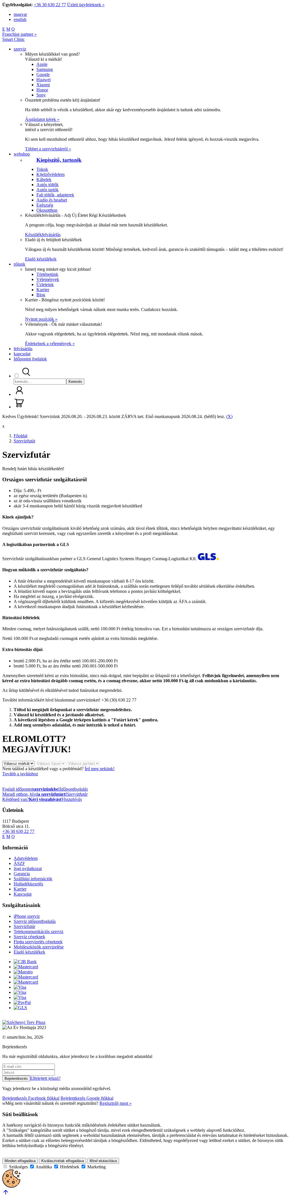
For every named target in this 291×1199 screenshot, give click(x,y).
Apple (41, 64)
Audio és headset (51, 200)
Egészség (44, 205)
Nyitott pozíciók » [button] (41, 319)
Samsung (44, 69)
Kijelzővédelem (50, 174)
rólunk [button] (19, 264)
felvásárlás (23, 348)
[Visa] (20, 987)
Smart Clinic (13, 39)
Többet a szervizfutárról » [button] (48, 148)
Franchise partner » (19, 34)
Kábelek (43, 179)
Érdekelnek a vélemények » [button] (50, 343)
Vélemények (47, 279)
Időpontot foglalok (30, 358)
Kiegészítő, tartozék (59, 160)
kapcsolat (22, 353)
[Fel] (5, 1194)
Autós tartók (47, 189)
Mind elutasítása (103, 1161)
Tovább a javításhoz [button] (20, 773)
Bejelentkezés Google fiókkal (87, 1098)
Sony (41, 95)
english (20, 19)
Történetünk (47, 274)
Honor (42, 89)
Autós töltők (47, 184)
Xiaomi (43, 84)
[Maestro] (23, 971)
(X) (229, 416)
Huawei (43, 79)
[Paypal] (22, 1002)
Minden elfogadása (20, 1161)
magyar (20, 14)
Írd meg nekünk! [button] (100, 768)
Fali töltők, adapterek (55, 194)
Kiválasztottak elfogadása (62, 1161)
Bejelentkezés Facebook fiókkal (30, 1098)
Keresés (75, 381)
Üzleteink (45, 284)
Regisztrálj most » (115, 1103)
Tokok (42, 169)
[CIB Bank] (25, 961)
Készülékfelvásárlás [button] (43, 234)
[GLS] (20, 1007)
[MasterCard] (26, 966)
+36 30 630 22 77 (50, 4)
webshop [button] (22, 154)
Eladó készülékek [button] (41, 259)
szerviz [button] (20, 49)
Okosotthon (46, 210)
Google (43, 74)
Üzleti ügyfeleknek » (86, 4)
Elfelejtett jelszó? (45, 1078)
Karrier (42, 289)
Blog (40, 294)
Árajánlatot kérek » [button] (42, 119)
